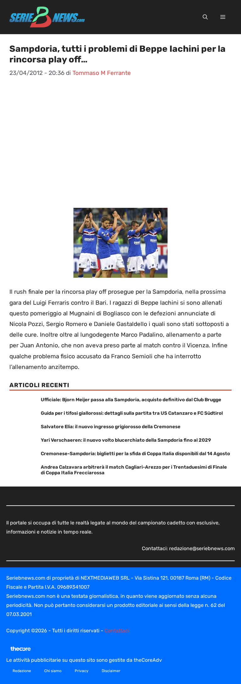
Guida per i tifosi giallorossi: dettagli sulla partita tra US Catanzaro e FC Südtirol (132, 413)
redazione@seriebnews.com (202, 548)
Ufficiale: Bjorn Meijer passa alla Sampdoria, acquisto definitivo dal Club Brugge (131, 400)
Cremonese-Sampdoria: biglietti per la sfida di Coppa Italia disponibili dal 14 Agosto (135, 453)
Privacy (81, 671)
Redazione (22, 671)
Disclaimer (111, 671)
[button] (205, 17)
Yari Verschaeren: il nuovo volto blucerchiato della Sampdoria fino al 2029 (126, 440)
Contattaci (116, 631)
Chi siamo (53, 671)
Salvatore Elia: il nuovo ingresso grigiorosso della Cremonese (110, 426)
